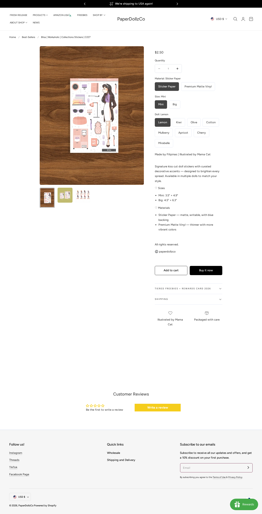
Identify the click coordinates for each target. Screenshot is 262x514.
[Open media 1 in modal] (137, 53)
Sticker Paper (166, 86)
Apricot (183, 132)
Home (12, 37)
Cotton (211, 122)
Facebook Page (19, 474)
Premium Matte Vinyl (198, 86)
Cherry (201, 132)
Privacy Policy (235, 477)
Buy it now (206, 270)
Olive (194, 122)
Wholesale (113, 453)
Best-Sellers (28, 37)
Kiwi (179, 122)
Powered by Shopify (45, 505)
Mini (161, 104)
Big (175, 104)
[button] (235, 19)
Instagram (15, 453)
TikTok (13, 467)
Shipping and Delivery (121, 460)
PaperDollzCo (25, 505)
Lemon (162, 122)
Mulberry (163, 132)
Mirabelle (164, 143)
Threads (14, 460)
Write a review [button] (157, 407)
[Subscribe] (248, 467)
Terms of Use (219, 477)
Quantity (160, 60)
